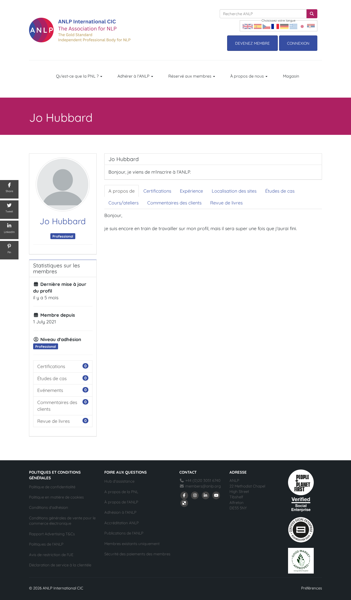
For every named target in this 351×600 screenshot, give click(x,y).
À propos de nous (247, 76)
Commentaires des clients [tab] (174, 203)
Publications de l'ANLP (123, 533)
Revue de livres (53, 421)
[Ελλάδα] (293, 25)
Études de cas (52, 378)
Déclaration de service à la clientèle (60, 565)
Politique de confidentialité (52, 486)
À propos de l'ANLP (121, 502)
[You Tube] (216, 494)
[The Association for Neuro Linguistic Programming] (80, 30)
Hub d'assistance (119, 481)
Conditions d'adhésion (48, 507)
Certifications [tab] (157, 191)
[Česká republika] (266, 25)
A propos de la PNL (121, 491)
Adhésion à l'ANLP (120, 512)
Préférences (311, 588)
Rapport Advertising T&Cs (52, 533)
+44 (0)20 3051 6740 (202, 480)
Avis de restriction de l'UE (51, 554)
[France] (275, 25)
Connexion (298, 43)
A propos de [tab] (121, 191)
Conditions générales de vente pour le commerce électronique (62, 520)
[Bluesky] (184, 502)
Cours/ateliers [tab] (123, 203)
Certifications (51, 366)
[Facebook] (184, 494)
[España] (258, 25)
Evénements (50, 390)
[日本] (302, 25)
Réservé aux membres (190, 76)
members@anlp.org (203, 486)
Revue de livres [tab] (226, 203)
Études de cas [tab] (279, 191)
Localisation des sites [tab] (234, 191)
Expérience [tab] (191, 191)
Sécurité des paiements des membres (137, 553)
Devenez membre (252, 43)
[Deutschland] (284, 25)
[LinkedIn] (205, 494)
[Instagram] (195, 494)
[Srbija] (311, 25)
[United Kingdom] (248, 25)
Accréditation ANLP (121, 522)
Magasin (291, 76)
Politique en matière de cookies (56, 497)
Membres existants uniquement (132, 543)
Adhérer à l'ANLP (134, 76)
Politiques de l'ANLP (46, 544)
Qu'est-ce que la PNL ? (78, 76)
